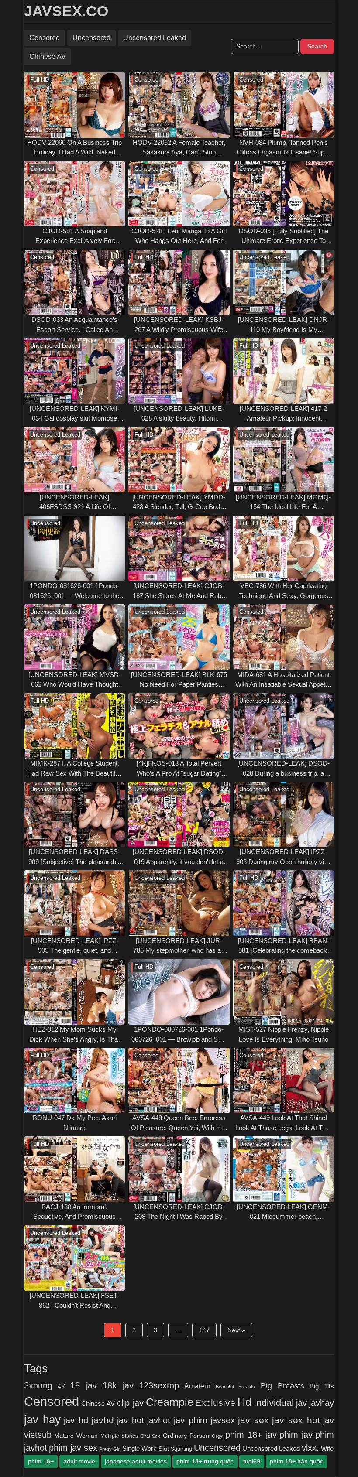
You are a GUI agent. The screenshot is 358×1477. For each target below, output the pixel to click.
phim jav (296, 1434)
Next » (236, 1330)
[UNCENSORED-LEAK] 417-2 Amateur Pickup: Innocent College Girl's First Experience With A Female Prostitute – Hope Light (284, 414)
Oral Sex (150, 1436)
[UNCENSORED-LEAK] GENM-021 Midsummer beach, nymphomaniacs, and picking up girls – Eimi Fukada (283, 1212)
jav (301, 1403)
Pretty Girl (109, 1449)
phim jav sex (73, 1448)
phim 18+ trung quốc (205, 1461)
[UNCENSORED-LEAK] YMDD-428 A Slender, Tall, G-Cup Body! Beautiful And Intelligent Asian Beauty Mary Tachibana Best (178, 502)
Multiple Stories (119, 1436)
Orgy (217, 1436)
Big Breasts (282, 1385)
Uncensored (91, 37)
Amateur (197, 1386)
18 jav (83, 1385)
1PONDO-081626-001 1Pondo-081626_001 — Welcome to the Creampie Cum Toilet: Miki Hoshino (74, 591)
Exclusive (215, 1403)
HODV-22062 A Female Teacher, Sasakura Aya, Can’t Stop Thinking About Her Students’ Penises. (179, 148)
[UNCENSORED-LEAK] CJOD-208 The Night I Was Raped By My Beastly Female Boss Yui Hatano (179, 1212)
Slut (163, 1449)
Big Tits (322, 1386)
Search (317, 46)
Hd (244, 1402)
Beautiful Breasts (235, 1386)
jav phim (190, 1420)
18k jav (118, 1385)
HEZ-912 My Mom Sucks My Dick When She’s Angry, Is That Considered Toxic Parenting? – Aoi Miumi (74, 1035)
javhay (321, 1403)
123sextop (159, 1385)
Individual (274, 1402)
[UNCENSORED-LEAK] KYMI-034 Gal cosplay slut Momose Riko (74, 414)
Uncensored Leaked (154, 37)
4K (61, 1386)
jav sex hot (296, 1420)
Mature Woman (76, 1435)
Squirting (181, 1449)
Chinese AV (47, 56)
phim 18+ (41, 1461)
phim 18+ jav (251, 1434)
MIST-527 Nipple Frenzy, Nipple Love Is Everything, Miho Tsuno (283, 1034)
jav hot (130, 1420)
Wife (327, 1448)
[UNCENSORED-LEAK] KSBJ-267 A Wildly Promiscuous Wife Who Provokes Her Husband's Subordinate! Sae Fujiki (179, 325)
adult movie (79, 1461)
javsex (222, 1420)
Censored (44, 37)
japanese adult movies (136, 1461)
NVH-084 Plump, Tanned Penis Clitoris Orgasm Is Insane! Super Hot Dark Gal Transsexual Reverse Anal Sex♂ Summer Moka (283, 148)
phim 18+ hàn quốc (296, 1461)
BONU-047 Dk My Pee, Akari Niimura (75, 1123)
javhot (158, 1420)
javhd (102, 1420)
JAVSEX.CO (66, 11)
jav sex (253, 1420)
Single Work (139, 1448)
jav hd (76, 1420)
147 (204, 1330)
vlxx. (310, 1448)
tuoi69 (251, 1461)
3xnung (38, 1385)
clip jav (130, 1403)
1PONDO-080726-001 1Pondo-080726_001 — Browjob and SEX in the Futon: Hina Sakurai (179, 1035)
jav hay (42, 1419)
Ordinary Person (186, 1435)
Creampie (169, 1402)
